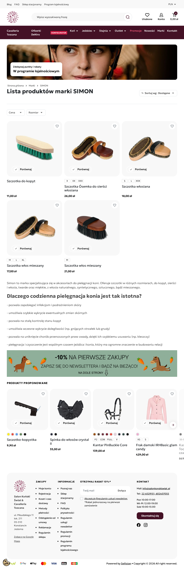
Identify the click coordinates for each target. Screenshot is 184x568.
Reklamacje (45, 527)
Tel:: (153, 493)
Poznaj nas (66, 488)
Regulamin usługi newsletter (66, 522)
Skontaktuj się (150, 515)
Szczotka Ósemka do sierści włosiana (85, 188)
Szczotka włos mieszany (25, 265)
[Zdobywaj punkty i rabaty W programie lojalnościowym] (92, 62)
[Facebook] (139, 525)
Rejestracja (45, 493)
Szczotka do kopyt (21, 181)
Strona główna (15, 85)
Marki (32, 85)
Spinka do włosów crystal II (69, 442)
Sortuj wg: (160, 93)
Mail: (153, 488)
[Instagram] (145, 525)
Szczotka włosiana (136, 186)
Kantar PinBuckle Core (110, 445)
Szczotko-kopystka (21, 440)
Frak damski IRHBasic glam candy (156, 447)
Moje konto (45, 488)
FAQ (63, 503)
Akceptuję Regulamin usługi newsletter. (106, 498)
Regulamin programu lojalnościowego (69, 545)
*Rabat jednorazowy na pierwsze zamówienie (106, 502)
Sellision (126, 563)
